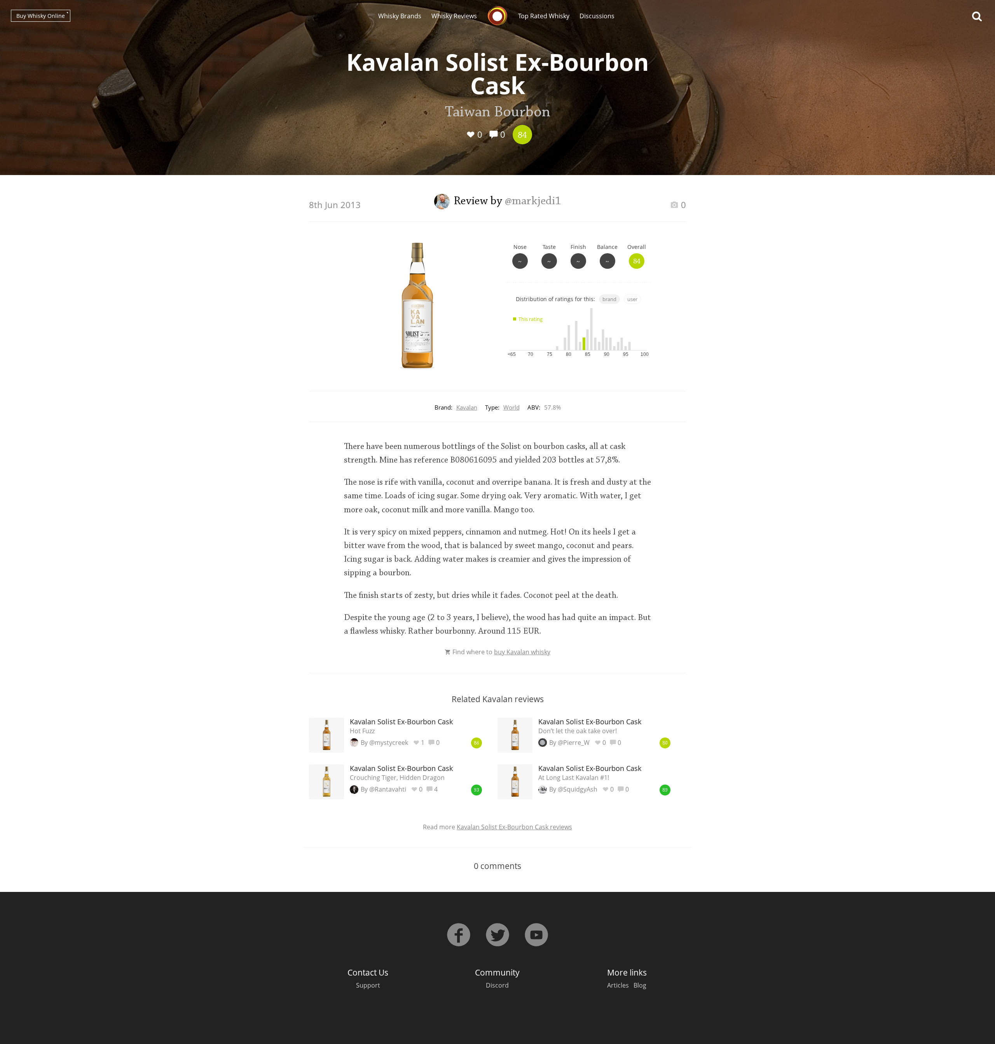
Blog (640, 985)
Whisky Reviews (454, 16)
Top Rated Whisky (543, 16)
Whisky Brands (399, 16)
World (511, 407)
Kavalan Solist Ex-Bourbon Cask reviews (514, 827)
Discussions (597, 16)
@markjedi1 (533, 201)
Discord (497, 985)
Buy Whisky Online (40, 15)
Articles (618, 985)
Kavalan (466, 407)
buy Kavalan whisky (522, 652)
